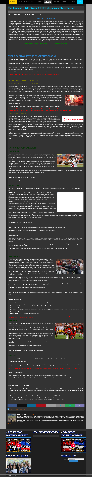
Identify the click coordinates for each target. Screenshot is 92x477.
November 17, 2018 (13, 14)
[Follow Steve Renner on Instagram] (10, 423)
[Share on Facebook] (12, 405)
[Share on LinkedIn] (31, 405)
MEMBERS (13, 1)
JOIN (80, 1)
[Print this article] (60, 405)
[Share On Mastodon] (79, 405)
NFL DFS (25, 409)
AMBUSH (12, 409)
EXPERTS (65, 1)
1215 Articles (31, 414)
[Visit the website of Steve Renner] (8, 423)
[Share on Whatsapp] (70, 405)
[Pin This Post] (41, 405)
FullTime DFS (19, 409)
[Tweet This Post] (22, 405)
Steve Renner (22, 14)
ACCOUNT (73, 1)
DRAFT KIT (26, 1)
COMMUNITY (56, 1)
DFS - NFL (31, 14)
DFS (27, 14)
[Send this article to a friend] (51, 405)
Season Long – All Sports (38, 14)
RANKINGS (20, 1)
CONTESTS (39, 1)
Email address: (65, 459)
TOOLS (32, 1)
